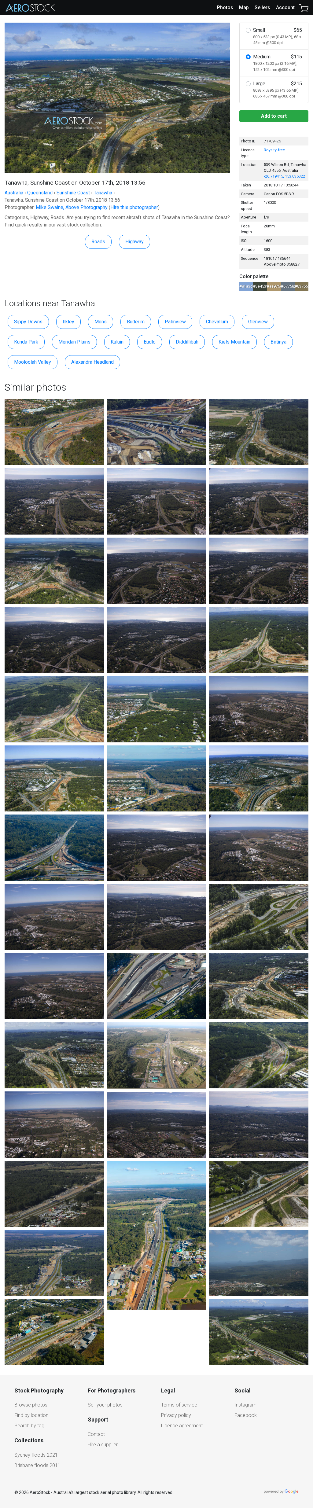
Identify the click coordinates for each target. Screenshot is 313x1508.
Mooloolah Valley (32, 362)
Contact (96, 1434)
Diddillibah (187, 342)
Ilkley (68, 322)
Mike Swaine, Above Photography (72, 207)
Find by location (31, 1415)
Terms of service (179, 1405)
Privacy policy (176, 1415)
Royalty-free (274, 150)
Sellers (262, 7)
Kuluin (117, 342)
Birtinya (278, 342)
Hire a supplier (103, 1444)
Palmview (175, 322)
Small (277, 36)
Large (277, 89)
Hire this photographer (134, 207)
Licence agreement (182, 1426)
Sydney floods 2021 (36, 1455)
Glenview (258, 322)
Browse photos (30, 1405)
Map (244, 7)
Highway (134, 242)
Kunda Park (26, 342)
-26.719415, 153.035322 (284, 176)
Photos (225, 7)
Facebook (245, 1415)
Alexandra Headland (92, 362)
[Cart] (303, 7)
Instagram (245, 1405)
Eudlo (150, 342)
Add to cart (274, 116)
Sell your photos (105, 1405)
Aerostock (30, 8)
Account (285, 7)
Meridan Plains (74, 342)
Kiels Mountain (234, 342)
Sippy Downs (28, 322)
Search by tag (29, 1426)
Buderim (136, 322)
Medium (277, 63)
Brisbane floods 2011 (37, 1465)
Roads (98, 242)
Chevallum (217, 322)
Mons (100, 322)
